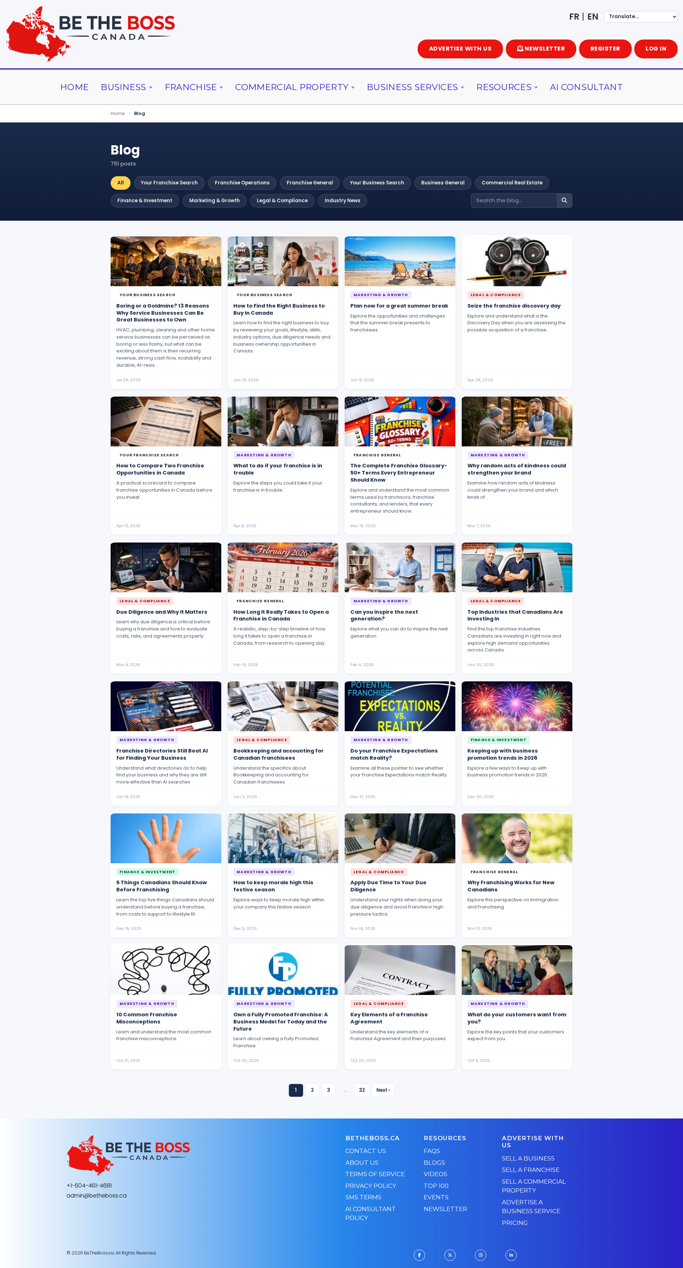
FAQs (432, 1150)
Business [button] (123, 87)
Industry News (342, 200)
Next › (383, 1090)
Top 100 (436, 1185)
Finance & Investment (144, 200)
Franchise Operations (242, 182)
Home (74, 87)
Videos (435, 1174)
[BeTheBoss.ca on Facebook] (419, 1255)
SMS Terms (363, 1197)
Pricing (515, 1222)
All (120, 182)
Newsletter (445, 1208)
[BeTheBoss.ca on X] (450, 1255)
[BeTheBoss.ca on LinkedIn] (511, 1255)
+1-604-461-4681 (89, 1185)
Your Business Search (377, 182)
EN (592, 16)
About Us (361, 1162)
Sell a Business (528, 1158)
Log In (656, 48)
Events (436, 1197)
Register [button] (605, 48)
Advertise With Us (460, 48)
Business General (443, 182)
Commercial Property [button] (291, 87)
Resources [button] (503, 87)
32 (362, 1090)
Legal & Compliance (282, 200)
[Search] (564, 201)
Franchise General (310, 182)
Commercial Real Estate (512, 182)
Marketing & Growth (214, 200)
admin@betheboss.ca (97, 1195)
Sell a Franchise (531, 1169)
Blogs (434, 1162)
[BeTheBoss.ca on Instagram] (480, 1255)
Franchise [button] (191, 87)
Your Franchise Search (169, 182)
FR (574, 16)
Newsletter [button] (545, 48)
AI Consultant (586, 87)
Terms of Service (375, 1174)
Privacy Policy (370, 1185)
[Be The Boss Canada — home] (173, 1156)
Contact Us (365, 1150)
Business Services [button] (412, 87)
